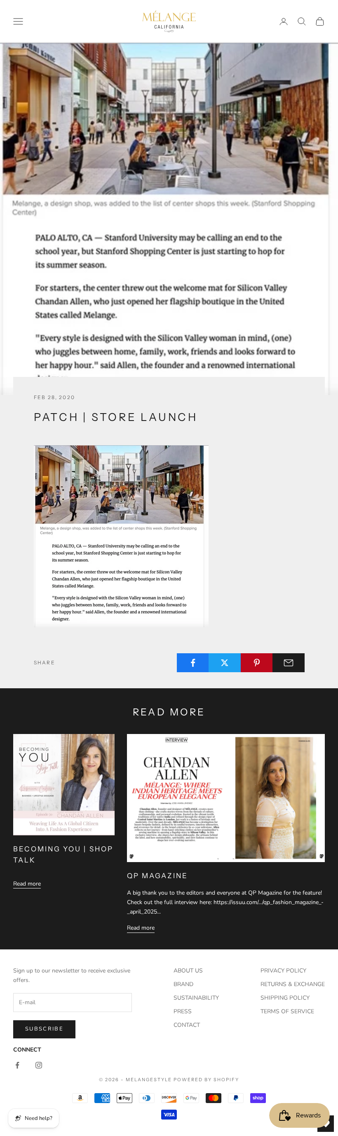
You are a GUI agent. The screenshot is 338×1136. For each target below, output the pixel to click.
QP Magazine (157, 876)
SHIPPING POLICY (285, 998)
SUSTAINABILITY (196, 998)
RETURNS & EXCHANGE (293, 984)
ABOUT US (188, 971)
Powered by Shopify (206, 1079)
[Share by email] (288, 663)
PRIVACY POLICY (283, 971)
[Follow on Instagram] (39, 1065)
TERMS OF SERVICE (287, 1011)
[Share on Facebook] (193, 663)
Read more (27, 884)
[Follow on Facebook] (17, 1065)
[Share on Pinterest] (256, 663)
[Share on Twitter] (224, 663)
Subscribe (44, 1029)
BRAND (183, 984)
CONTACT (187, 1025)
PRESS (183, 1011)
